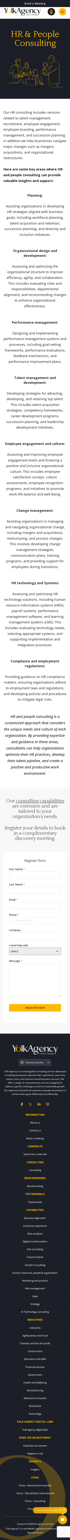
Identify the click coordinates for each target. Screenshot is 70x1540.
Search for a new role (35, 1154)
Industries (35, 1327)
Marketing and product (35, 1280)
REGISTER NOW (35, 1007)
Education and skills (35, 1359)
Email (13, 899)
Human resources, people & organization (35, 1272)
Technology (35, 1413)
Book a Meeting (35, 3)
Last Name (17, 884)
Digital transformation (35, 1241)
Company (15, 930)
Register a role (35, 1453)
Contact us (35, 1130)
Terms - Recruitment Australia (35, 1485)
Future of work (35, 1257)
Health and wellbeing (35, 1382)
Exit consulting (35, 1249)
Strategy (35, 1304)
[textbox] (31, 951)
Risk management (35, 1288)
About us (35, 1122)
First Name (17, 869)
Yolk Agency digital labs (35, 1429)
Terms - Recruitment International (35, 1493)
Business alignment (35, 1218)
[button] (35, 1062)
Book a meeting (35, 1138)
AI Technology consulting (35, 1311)
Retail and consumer (35, 1398)
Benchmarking (35, 1186)
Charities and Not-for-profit (35, 1343)
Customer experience (35, 1225)
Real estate (35, 1406)
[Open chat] (62, 1519)
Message (15, 961)
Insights (35, 1469)
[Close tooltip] (64, 1510)
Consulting (35, 1170)
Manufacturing (35, 1390)
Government (35, 1374)
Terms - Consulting (35, 1501)
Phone (14, 915)
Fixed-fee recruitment (35, 1445)
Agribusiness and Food (35, 1335)
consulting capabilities (40, 801)
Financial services (35, 1367)
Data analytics (35, 1233)
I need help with (18, 945)
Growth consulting (35, 1265)
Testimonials (35, 1202)
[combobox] (35, 951)
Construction (35, 1351)
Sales (35, 1296)
